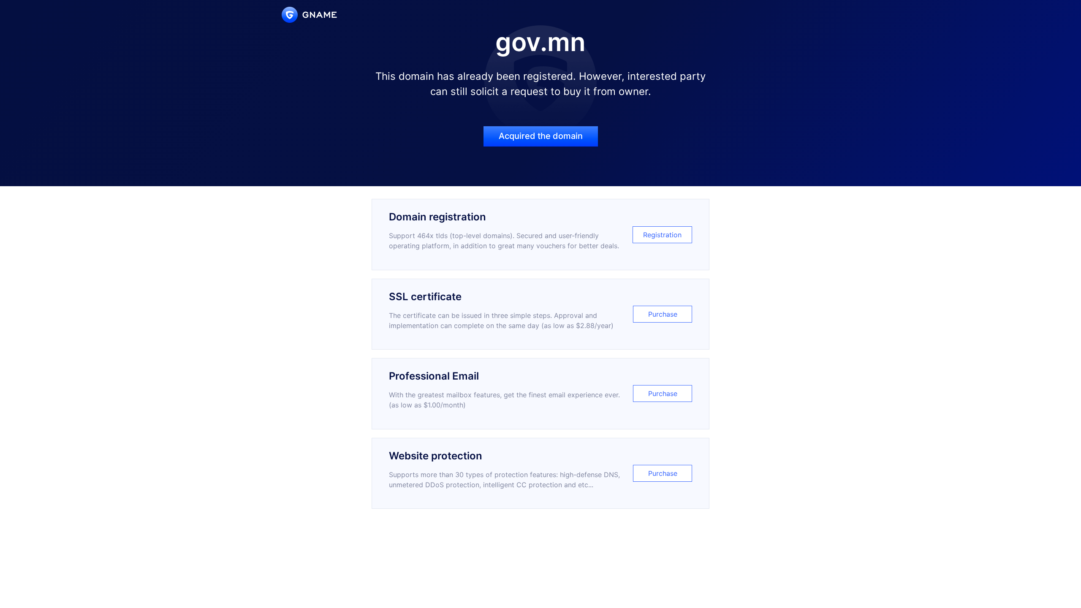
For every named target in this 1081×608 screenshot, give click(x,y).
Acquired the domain (541, 136)
